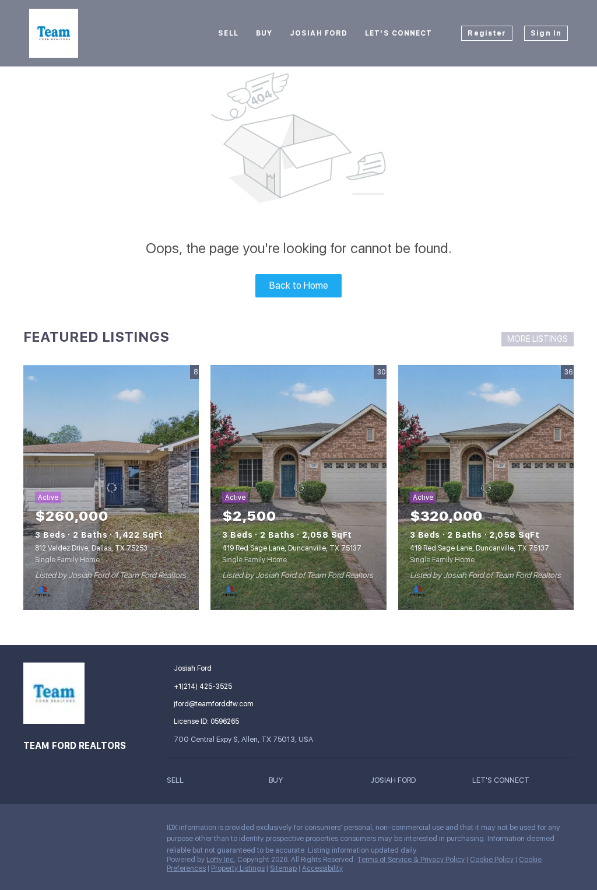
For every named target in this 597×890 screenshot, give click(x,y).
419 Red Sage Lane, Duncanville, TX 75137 (291, 548)
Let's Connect (398, 33)
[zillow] (78, 830)
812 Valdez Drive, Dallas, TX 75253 (91, 548)
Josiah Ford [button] (318, 33)
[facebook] (32, 830)
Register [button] (487, 33)
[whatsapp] (55, 855)
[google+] (32, 855)
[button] (218, 780)
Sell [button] (228, 33)
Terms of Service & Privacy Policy (411, 860)
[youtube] (125, 830)
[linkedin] (55, 830)
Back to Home (298, 285)
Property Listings (238, 868)
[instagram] (102, 830)
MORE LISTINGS (537, 339)
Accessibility (322, 868)
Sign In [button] (546, 33)
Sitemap (283, 868)
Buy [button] (264, 33)
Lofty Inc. (221, 860)
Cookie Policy (492, 860)
